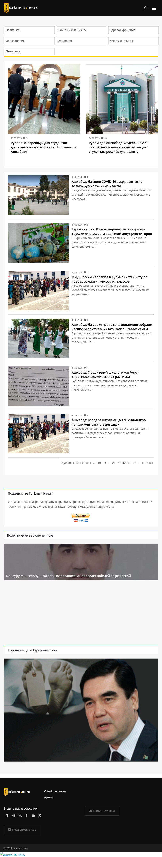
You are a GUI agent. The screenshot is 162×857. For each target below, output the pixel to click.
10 (99, 463)
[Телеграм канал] (12, 814)
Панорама (13, 51)
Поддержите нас (24, 829)
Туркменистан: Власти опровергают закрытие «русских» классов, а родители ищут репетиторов (112, 231)
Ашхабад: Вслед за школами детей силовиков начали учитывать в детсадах (109, 422)
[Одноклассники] (6, 814)
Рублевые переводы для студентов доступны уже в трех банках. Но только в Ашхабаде (43, 147)
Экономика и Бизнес (72, 30)
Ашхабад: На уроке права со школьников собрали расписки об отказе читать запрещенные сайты (112, 326)
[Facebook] (26, 814)
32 (134, 463)
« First (84, 463)
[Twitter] (39, 814)
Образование (15, 41)
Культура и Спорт (122, 41)
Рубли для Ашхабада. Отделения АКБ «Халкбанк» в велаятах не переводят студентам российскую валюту (118, 147)
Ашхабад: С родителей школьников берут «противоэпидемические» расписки (105, 374)
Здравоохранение (122, 30)
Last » (149, 463)
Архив (48, 797)
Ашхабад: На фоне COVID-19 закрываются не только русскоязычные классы (107, 183)
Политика (12, 30)
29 (119, 463)
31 (129, 463)
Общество (65, 41)
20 (104, 463)
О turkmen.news (55, 791)
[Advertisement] (81, 614)
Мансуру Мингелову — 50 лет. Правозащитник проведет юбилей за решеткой (68, 576)
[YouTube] (32, 814)
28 (113, 463)
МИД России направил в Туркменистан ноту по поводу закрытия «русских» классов (109, 279)
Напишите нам (104, 811)
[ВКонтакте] (19, 814)
